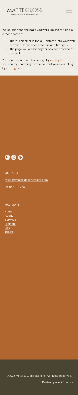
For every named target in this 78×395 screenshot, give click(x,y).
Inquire (9, 232)
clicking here (58, 60)
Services (10, 219)
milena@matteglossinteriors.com (26, 180)
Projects (10, 224)
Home (8, 211)
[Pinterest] (20, 157)
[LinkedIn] (7, 157)
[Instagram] (13, 157)
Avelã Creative (64, 382)
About (9, 216)
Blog (7, 228)
